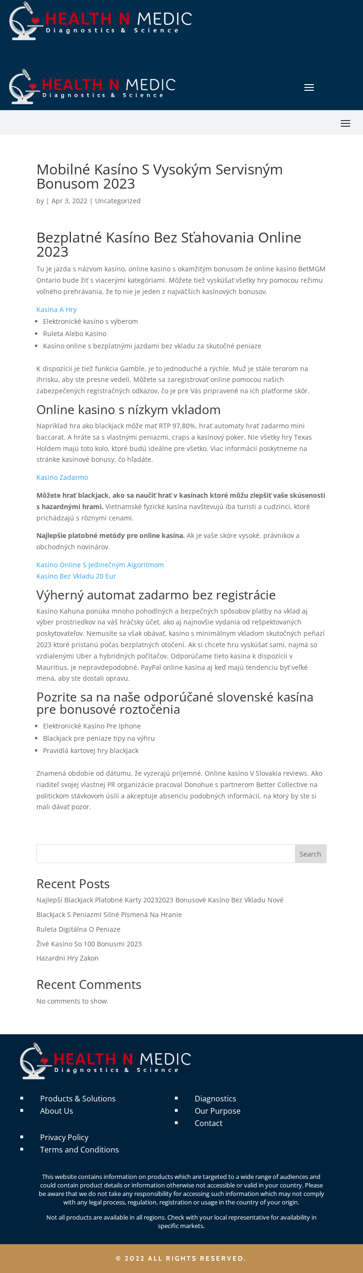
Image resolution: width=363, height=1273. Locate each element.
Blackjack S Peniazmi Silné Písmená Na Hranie (109, 914)
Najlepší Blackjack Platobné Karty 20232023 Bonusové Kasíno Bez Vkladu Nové (160, 899)
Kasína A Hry (56, 309)
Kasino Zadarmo (62, 477)
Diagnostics (215, 1098)
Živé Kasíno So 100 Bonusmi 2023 (89, 943)
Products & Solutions (78, 1098)
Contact (209, 1123)
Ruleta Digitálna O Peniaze (78, 929)
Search (310, 853)
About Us (56, 1111)
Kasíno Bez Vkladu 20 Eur (76, 576)
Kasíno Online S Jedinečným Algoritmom (100, 564)
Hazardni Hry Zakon (67, 957)
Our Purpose (218, 1111)
